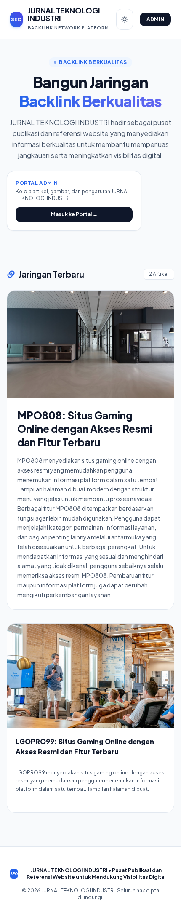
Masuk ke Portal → (74, 214)
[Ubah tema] (124, 19)
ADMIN (155, 19)
